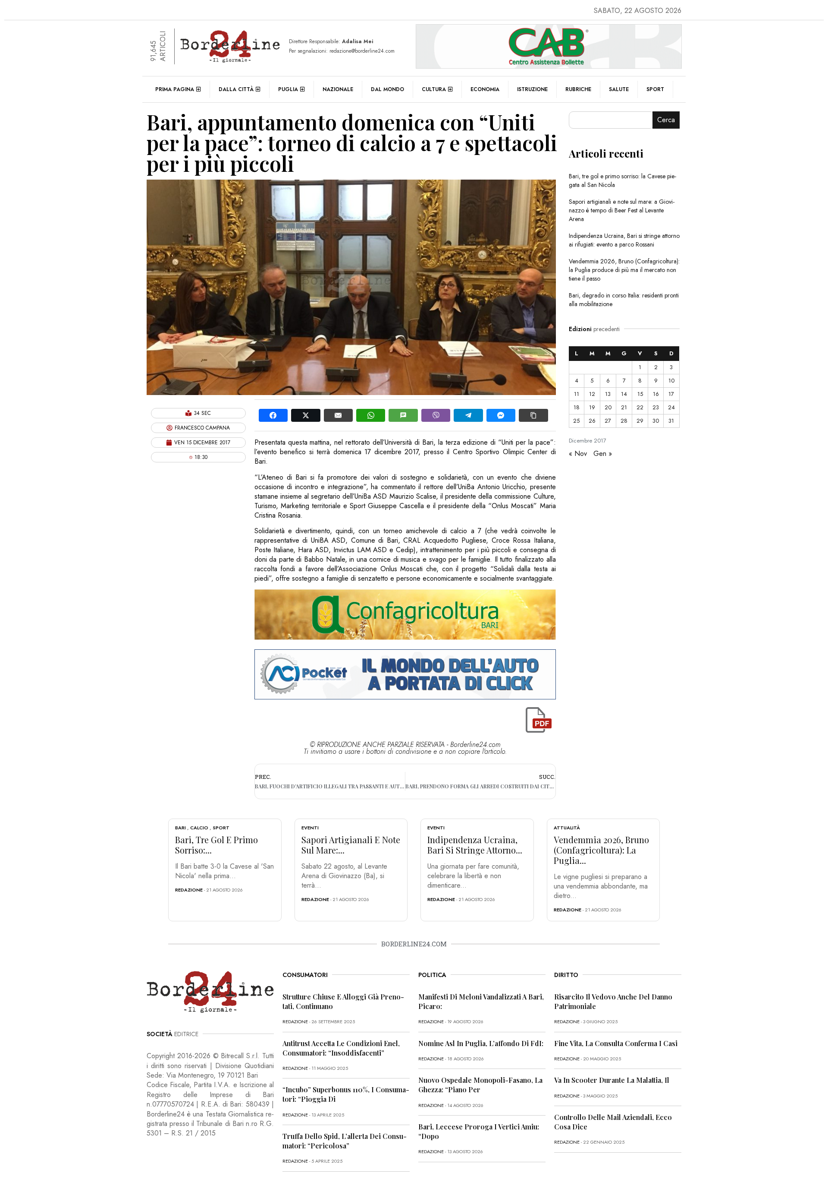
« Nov (578, 454)
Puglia (288, 89)
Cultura (434, 89)
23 (655, 407)
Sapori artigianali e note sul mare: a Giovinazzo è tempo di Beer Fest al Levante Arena (621, 210)
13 (608, 394)
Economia (484, 89)
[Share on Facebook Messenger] (500, 415)
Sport (655, 89)
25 (576, 421)
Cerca (666, 120)
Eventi (310, 827)
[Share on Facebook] (273, 415)
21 (624, 407)
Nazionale (338, 89)
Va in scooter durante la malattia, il (611, 1080)
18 (577, 407)
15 (640, 394)
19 (592, 407)
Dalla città (236, 89)
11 (576, 394)
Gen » (602, 454)
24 (671, 407)
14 (624, 394)
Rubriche (578, 89)
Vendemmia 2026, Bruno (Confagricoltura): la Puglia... (601, 850)
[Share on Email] (338, 415)
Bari (180, 827)
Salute (619, 89)
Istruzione (532, 89)
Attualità (567, 827)
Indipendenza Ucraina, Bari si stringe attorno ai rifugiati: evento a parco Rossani (624, 240)
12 (592, 394)
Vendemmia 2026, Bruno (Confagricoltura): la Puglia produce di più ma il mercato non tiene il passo (624, 270)
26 (592, 421)
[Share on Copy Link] (533, 415)
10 (671, 380)
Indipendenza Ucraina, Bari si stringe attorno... (474, 845)
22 (640, 407)
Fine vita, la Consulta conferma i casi (615, 1043)
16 (656, 394)
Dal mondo (387, 89)
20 (608, 407)
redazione (189, 889)
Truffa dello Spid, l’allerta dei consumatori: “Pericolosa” (344, 1141)
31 (671, 421)
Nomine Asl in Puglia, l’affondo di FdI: (480, 1043)
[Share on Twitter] (305, 415)
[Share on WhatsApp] (370, 415)
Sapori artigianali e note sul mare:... (350, 845)
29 (640, 421)
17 (671, 394)
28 (624, 421)
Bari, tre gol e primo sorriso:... (216, 845)
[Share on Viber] (435, 415)
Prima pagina (174, 89)
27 (608, 421)
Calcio (199, 827)
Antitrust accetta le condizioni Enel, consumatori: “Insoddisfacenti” (341, 1048)
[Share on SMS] (403, 415)
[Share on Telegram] (468, 415)
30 (655, 421)
